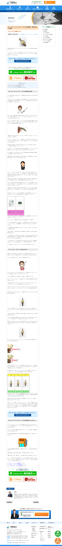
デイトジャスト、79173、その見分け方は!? (14, 86)
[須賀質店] (12, 3)
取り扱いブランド (34, 535)
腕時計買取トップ (10, 9)
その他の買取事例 (45, 42)
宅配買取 (33, 530)
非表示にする (23, 83)
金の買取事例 (45, 31)
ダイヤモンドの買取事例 (47, 40)
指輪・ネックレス (43, 539)
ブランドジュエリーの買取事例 (48, 34)
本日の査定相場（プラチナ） (43, 529)
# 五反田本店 (36, 34)
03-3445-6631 (37, 1)
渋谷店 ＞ (14, 522)
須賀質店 (12, 527)
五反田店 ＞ (8, 522)
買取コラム (49, 533)
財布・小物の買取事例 (46, 37)
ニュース (49, 529)
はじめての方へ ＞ (35, 522)
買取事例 (49, 531)
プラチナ (41, 535)
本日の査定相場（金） (43, 526)
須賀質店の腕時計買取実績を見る (23, 61)
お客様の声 (49, 537)
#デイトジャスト (27, 34)
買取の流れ (27, 9)
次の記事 (36, 502)
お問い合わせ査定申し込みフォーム (51, 527)
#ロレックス (32, 34)
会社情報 (49, 535)
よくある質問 (34, 531)
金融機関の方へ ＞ (43, 522)
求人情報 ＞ (27, 522)
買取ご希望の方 (33, 526)
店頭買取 (33, 529)
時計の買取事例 (45, 29)
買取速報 (32, 537)
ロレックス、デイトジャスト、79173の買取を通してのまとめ (16, 87)
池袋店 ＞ (20, 522)
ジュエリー (42, 536)
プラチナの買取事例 (46, 32)
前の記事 (9, 502)
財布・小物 (42, 538)
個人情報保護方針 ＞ (51, 522)
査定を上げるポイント (34, 533)
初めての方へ (20, 9)
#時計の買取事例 (22, 34)
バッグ (41, 537)
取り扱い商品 (42, 531)
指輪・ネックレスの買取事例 (47, 39)
